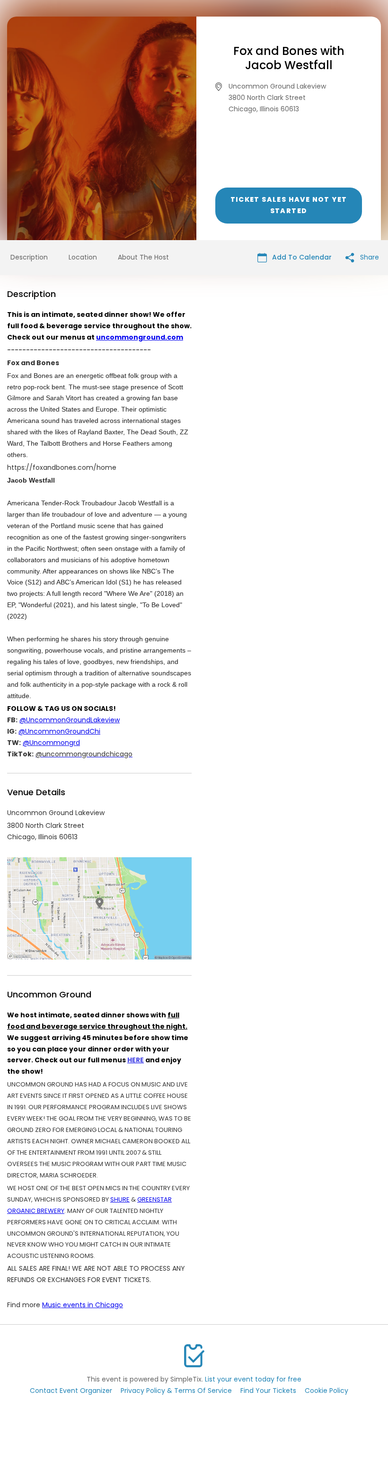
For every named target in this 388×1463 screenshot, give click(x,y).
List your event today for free (253, 1379)
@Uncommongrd (51, 742)
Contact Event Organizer (71, 1390)
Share (368, 257)
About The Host (143, 257)
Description (29, 257)
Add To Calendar (301, 257)
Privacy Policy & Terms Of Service (176, 1390)
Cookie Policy (326, 1390)
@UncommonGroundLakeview (69, 720)
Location (83, 257)
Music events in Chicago (82, 1305)
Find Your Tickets (268, 1390)
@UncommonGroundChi (59, 731)
